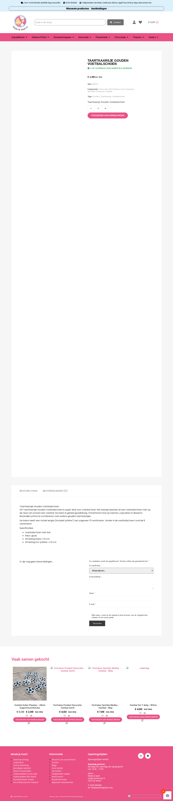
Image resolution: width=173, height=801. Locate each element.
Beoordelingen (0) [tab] (55, 490)
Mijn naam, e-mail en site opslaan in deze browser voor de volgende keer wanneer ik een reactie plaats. (120, 616)
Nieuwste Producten (96, 91)
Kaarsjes (130, 89)
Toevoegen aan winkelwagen (107, 115)
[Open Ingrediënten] (26, 37)
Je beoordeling (95, 577)
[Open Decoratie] (90, 37)
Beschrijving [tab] (28, 490)
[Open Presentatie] (109, 37)
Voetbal (109, 91)
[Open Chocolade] (128, 37)
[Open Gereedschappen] (73, 37)
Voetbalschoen (118, 96)
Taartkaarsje (106, 96)
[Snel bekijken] (31, 716)
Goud (123, 89)
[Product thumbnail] (27, 64)
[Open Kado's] (158, 37)
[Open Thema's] (143, 37)
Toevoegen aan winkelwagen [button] (29, 720)
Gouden (96, 96)
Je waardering (95, 566)
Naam (92, 593)
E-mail (92, 604)
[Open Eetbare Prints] (48, 37)
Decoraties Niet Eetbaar (109, 89)
